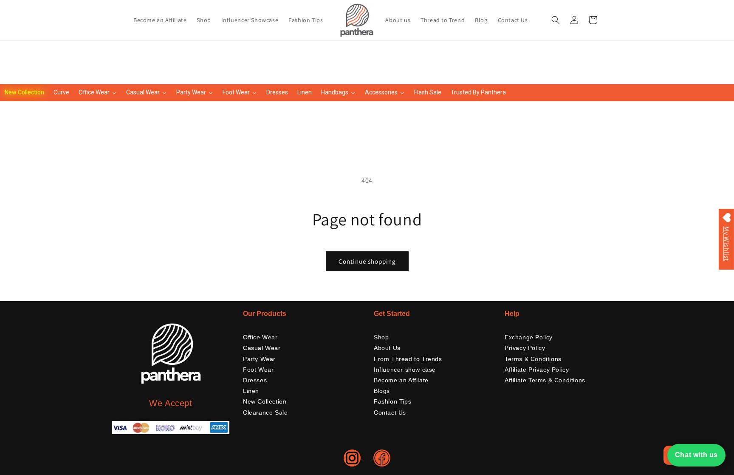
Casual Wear (262, 347)
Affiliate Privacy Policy (537, 369)
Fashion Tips (392, 401)
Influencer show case (405, 369)
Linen (251, 390)
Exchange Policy (529, 337)
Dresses (255, 380)
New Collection (264, 401)
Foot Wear (258, 369)
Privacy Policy (525, 347)
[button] (555, 20)
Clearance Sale (265, 412)
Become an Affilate (401, 380)
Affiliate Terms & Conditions (545, 380)
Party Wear (259, 359)
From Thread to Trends (408, 359)
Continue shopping (367, 261)
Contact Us (390, 412)
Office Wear (260, 337)
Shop (381, 337)
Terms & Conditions (533, 359)
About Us (387, 347)
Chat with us (696, 454)
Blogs (382, 390)
